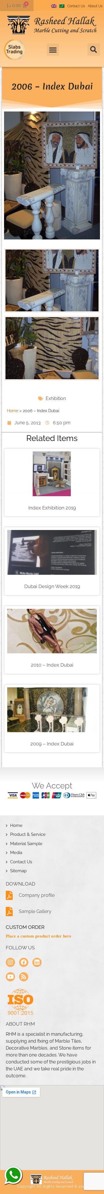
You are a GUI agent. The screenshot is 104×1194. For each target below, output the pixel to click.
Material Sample (26, 843)
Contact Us (76, 6)
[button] (94, 49)
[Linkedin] (37, 962)
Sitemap (18, 870)
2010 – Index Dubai (52, 665)
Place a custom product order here (38, 936)
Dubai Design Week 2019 (52, 586)
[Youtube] (10, 976)
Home (12, 410)
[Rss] (23, 976)
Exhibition (56, 398)
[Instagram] (10, 962)
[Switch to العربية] (62, 6)
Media (16, 852)
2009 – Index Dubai (52, 744)
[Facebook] (23, 962)
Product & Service (28, 834)
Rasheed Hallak (13, 1175)
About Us (95, 6)
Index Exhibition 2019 (52, 508)
